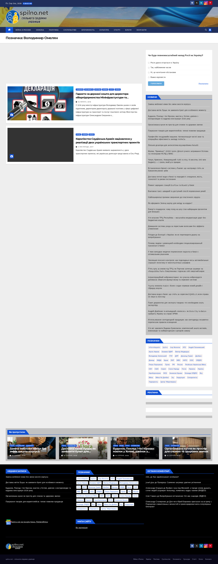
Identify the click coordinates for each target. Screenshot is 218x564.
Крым (166, 360)
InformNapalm (154, 347)
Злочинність (88, 30)
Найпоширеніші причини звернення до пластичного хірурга (174, 197)
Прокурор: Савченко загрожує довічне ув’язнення (179, 482)
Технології (29, 445)
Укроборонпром (155, 373)
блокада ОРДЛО (191, 373)
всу (201, 373)
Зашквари (79, 89)
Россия (180, 364)
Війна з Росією (23, 30)
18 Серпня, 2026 (70, 455)
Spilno (165, 347)
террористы (153, 382)
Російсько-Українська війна (195, 364)
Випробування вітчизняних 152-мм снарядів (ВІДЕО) (183, 496)
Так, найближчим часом (160, 67)
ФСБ (165, 373)
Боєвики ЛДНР (167, 352)
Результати (203, 83)
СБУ (150, 369)
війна (151, 377)
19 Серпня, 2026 (18, 455)
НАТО (185, 360)
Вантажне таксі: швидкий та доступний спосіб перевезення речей (177, 191)
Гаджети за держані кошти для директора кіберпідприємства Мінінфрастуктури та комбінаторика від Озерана (102, 97)
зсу (172, 377)
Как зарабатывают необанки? (166, 477)
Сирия (163, 369)
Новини (105, 89)
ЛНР (172, 360)
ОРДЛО (199, 360)
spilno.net (9, 559)
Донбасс (198, 356)
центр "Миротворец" (168, 382)
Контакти (142, 30)
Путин (167, 364)
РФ (173, 364)
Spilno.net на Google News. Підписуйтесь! (29, 522)
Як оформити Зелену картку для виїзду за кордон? (170, 203)
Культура (104, 30)
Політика (53, 30)
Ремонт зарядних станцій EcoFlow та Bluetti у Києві (171, 185)
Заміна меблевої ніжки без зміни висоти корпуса (169, 104)
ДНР (176, 356)
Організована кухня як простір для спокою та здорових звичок (175, 125)
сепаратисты (192, 377)
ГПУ (170, 356)
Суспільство (69, 30)
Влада (78, 134)
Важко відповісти (158, 77)
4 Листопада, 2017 (85, 147)
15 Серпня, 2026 (122, 455)
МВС (178, 360)
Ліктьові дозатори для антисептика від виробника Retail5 (173, 145)
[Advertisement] (74, 66)
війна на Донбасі (162, 377)
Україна (40, 30)
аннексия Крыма (176, 373)
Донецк (151, 360)
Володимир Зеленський (158, 356)
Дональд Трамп (187, 356)
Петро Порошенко (155, 364)
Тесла (184, 369)
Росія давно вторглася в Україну (164, 63)
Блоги (128, 30)
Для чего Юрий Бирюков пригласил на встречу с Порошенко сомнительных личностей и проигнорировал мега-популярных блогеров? (179, 504)
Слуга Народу (174, 369)
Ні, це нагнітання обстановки (163, 72)
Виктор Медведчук (182, 352)
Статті (117, 30)
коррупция (181, 377)
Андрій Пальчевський (196, 347)
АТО (184, 347)
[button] (206, 30)
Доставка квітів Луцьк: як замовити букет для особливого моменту (177, 110)
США (156, 369)
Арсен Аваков (154, 352)
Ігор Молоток (175, 347)
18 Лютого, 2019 (84, 102)
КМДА (159, 360)
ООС (191, 360)
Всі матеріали (82, 528)
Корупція (98, 89)
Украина (192, 369)
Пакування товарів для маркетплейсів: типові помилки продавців (176, 131)
